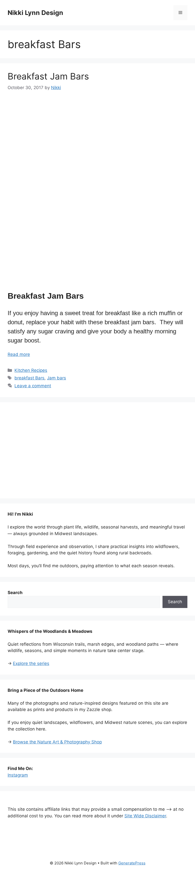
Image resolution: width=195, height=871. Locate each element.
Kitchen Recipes (30, 370)
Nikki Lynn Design (35, 12)
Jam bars (56, 377)
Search (175, 601)
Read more (19, 354)
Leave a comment (32, 385)
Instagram (18, 775)
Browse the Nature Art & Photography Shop (57, 741)
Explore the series (31, 663)
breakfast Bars (29, 377)
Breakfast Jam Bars (48, 76)
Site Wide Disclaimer (145, 815)
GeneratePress (131, 863)
